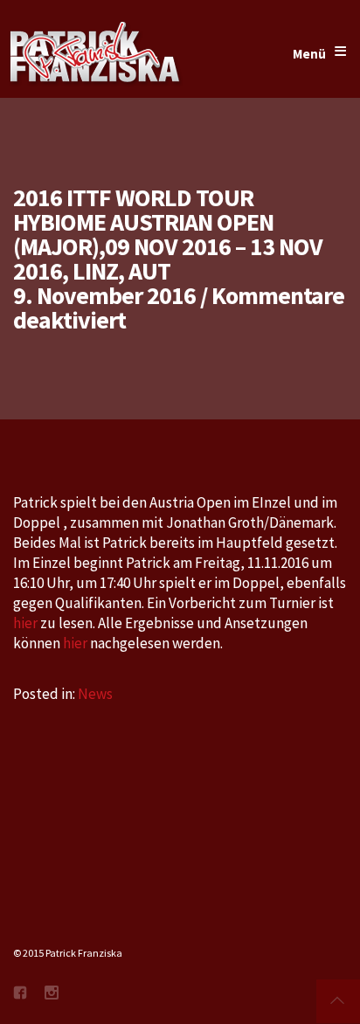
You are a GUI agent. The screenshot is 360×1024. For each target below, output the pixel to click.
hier (26, 623)
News (95, 693)
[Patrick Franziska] (96, 54)
